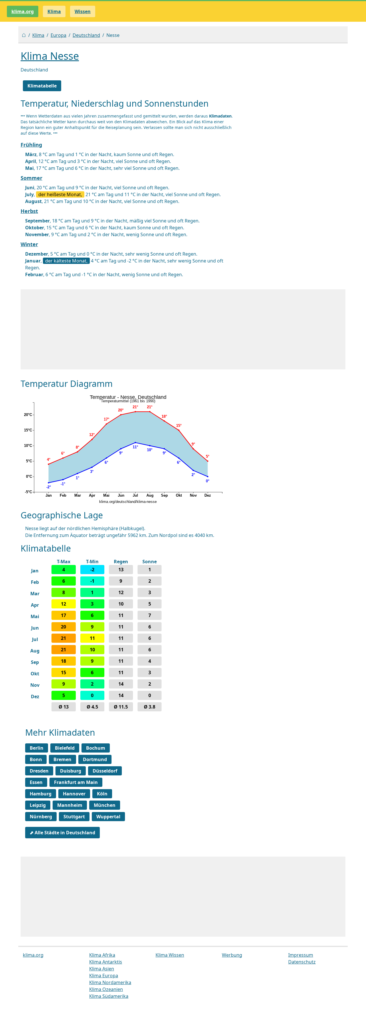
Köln (102, 794)
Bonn (36, 759)
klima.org (22, 11)
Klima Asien (101, 969)
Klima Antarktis (105, 962)
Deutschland (86, 35)
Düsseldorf (105, 771)
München (105, 805)
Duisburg (70, 771)
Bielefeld (65, 748)
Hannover (74, 794)
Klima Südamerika (108, 996)
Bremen (62, 759)
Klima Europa (103, 975)
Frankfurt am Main (76, 782)
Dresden (39, 771)
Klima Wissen (170, 955)
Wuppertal (108, 816)
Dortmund (95, 759)
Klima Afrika (102, 955)
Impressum (300, 955)
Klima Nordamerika (110, 982)
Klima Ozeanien (106, 989)
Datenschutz (302, 962)
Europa (58, 35)
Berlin (36, 748)
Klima (38, 35)
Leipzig (38, 805)
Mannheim (69, 805)
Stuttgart (74, 816)
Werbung (232, 955)
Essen (36, 782)
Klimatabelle (42, 86)
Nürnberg (41, 816)
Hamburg (40, 794)
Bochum (95, 748)
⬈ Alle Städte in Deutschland (62, 832)
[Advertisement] (183, 329)
